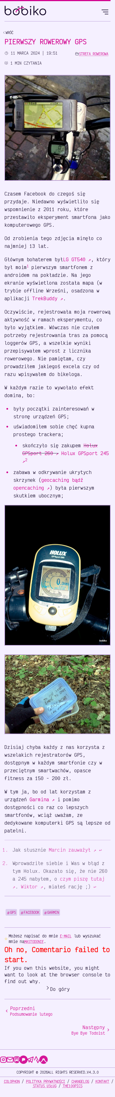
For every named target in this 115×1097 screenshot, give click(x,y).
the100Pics (72, 1086)
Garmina (42, 799)
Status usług (44, 1086)
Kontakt (102, 1081)
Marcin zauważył (72, 850)
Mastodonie (34, 941)
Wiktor (32, 886)
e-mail (66, 936)
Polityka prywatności (45, 1081)
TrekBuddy (47, 298)
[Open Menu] (105, 11)
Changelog (80, 1081)
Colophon (12, 1081)
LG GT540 (77, 259)
